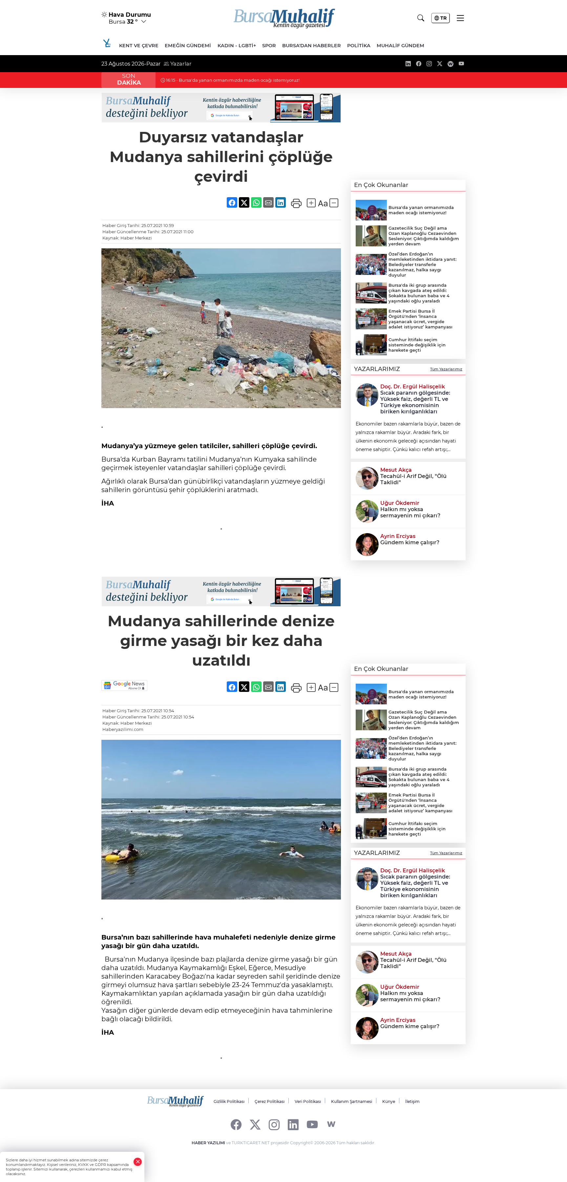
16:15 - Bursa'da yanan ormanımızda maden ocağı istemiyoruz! (232, 80)
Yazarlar (180, 64)
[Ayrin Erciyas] (367, 544)
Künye (388, 1101)
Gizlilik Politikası (229, 1101)
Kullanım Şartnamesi (351, 1101)
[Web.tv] (331, 1124)
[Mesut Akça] (367, 478)
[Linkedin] (293, 1124)
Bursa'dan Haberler (311, 46)
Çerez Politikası (269, 1101)
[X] (255, 1124)
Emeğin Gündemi (188, 46)
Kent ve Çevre (138, 46)
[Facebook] (236, 1124)
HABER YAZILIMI (208, 1142)
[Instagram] (274, 1124)
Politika (358, 46)
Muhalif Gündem (400, 46)
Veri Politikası (308, 1101)
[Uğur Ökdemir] (367, 511)
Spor (269, 46)
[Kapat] (138, 1162)
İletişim (412, 1101)
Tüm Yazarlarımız (446, 369)
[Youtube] (312, 1124)
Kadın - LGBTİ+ (237, 46)
